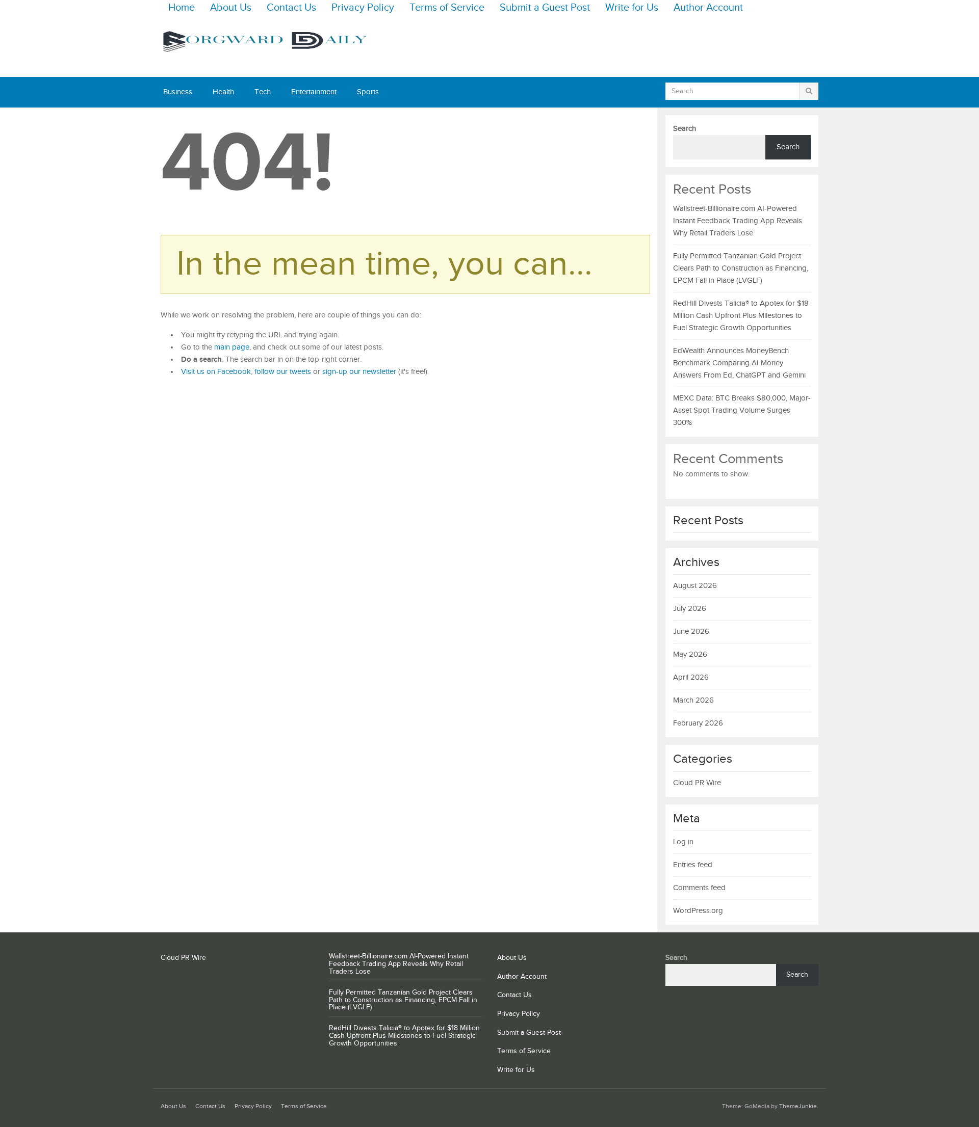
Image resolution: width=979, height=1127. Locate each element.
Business (177, 92)
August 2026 (695, 585)
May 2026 (690, 654)
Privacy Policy (362, 8)
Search (684, 128)
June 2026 (691, 631)
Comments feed (699, 887)
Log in (683, 842)
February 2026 (698, 723)
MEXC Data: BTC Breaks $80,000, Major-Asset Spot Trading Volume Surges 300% (742, 410)
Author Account (708, 8)
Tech (262, 92)
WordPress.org (698, 910)
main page (231, 347)
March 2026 (693, 700)
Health (223, 92)
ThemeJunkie (798, 1106)
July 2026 (689, 608)
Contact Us (291, 8)
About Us (230, 8)
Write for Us (631, 8)
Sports (368, 92)
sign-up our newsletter (359, 371)
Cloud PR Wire (697, 783)
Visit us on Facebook (216, 371)
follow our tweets (282, 371)
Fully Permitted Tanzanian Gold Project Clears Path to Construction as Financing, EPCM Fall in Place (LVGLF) (740, 268)
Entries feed (692, 865)
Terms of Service (446, 8)
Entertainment (314, 92)
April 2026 (691, 677)
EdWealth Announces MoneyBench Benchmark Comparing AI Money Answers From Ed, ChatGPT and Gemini (739, 363)
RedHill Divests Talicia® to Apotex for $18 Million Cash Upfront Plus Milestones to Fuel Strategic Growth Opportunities (741, 315)
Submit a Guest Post (545, 8)
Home (181, 8)
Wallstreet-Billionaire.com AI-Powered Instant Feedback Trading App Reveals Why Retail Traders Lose (737, 220)
